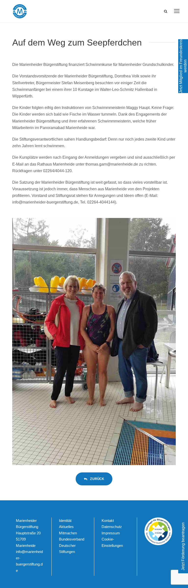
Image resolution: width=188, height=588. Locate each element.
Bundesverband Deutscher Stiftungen (71, 545)
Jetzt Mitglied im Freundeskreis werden (183, 66)
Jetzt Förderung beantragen (183, 546)
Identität (65, 520)
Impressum (111, 533)
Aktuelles (66, 527)
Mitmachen (68, 533)
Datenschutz (112, 527)
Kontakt (108, 520)
